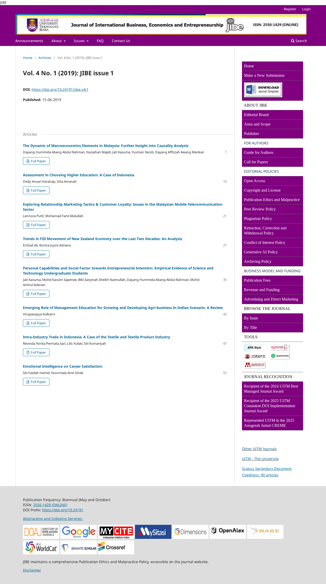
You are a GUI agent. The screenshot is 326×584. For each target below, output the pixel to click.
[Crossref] (116, 553)
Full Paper (38, 161)
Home (27, 57)
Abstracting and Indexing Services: (53, 518)
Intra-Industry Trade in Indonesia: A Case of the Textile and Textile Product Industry (96, 336)
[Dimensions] (190, 537)
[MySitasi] (152, 538)
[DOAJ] (41, 537)
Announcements (29, 40)
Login (306, 9)
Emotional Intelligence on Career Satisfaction (62, 366)
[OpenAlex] (228, 537)
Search (300, 40)
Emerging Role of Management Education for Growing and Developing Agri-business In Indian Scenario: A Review (123, 307)
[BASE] (265, 537)
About (57, 40)
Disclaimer (32, 570)
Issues (80, 40)
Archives (44, 57)
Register (290, 9)
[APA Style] (255, 350)
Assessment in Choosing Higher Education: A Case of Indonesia (78, 174)
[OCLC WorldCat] (41, 553)
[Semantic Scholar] (78, 553)
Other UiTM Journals (259, 448)
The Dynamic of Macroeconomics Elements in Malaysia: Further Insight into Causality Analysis (105, 145)
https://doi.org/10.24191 (62, 509)
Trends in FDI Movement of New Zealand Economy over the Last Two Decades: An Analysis (102, 238)
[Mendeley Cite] (255, 367)
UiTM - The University (260, 458)
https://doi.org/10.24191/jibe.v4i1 (60, 89)
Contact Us (121, 40)
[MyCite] (116, 537)
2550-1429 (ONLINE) (50, 504)
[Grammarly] (280, 358)
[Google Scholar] (78, 537)
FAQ (100, 40)
